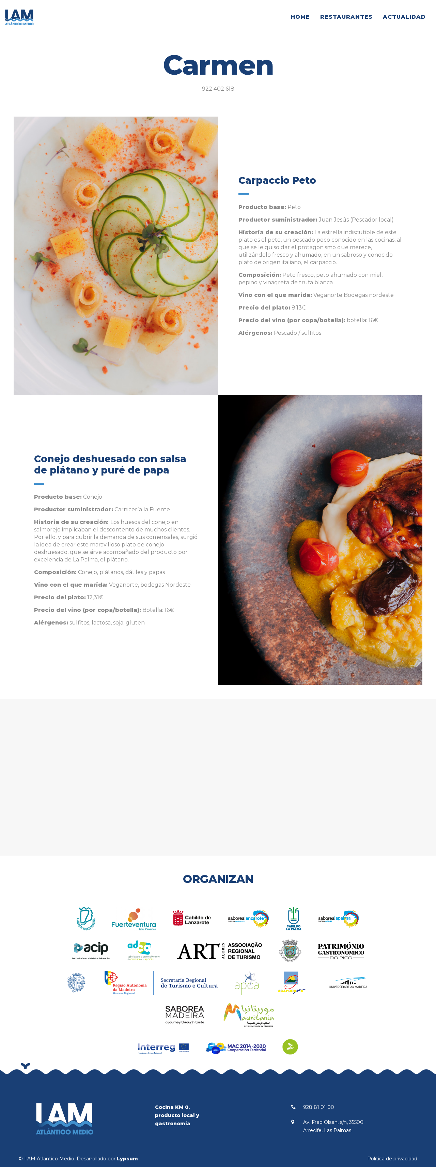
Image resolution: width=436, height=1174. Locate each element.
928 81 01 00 (318, 1107)
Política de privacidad (392, 1159)
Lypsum (127, 1159)
